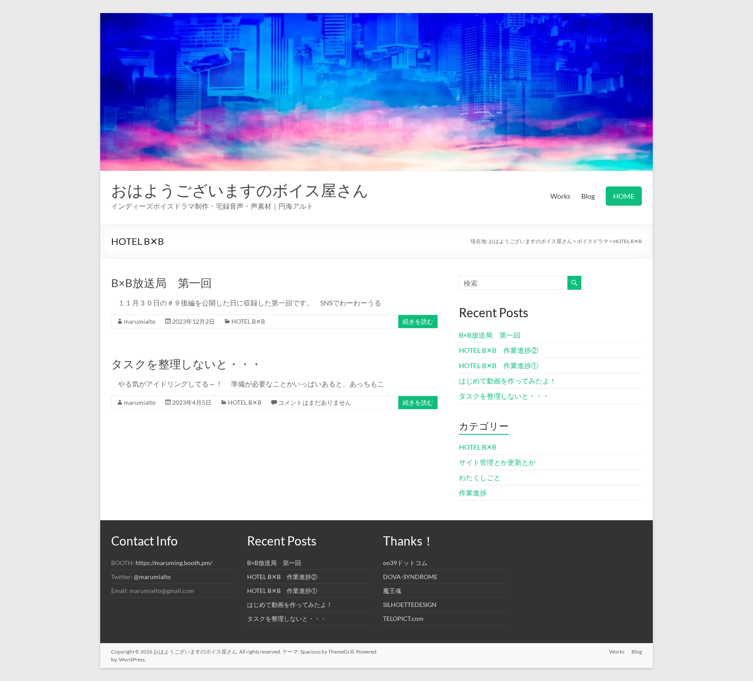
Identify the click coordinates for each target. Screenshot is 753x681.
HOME (623, 196)
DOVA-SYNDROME (410, 576)
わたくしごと (480, 477)
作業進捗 (473, 492)
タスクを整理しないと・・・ (186, 364)
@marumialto (152, 576)
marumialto (140, 321)
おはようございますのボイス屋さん (240, 190)
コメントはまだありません (314, 402)
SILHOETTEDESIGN (410, 604)
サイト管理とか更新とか (497, 462)
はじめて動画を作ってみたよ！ (507, 380)
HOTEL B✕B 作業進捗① (498, 365)
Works (560, 196)
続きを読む (418, 321)
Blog (588, 196)
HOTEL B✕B (248, 321)
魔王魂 (392, 590)
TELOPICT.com (403, 618)
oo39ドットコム (405, 562)
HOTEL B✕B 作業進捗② (498, 350)
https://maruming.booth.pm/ (174, 562)
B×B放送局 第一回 (161, 283)
